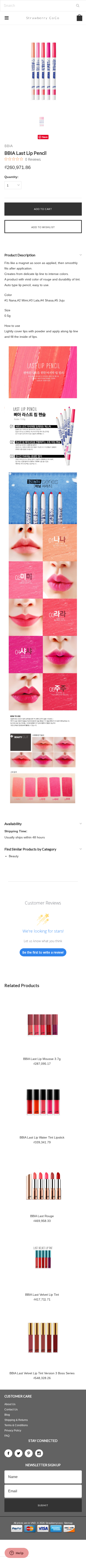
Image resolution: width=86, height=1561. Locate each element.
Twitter (18, 1453)
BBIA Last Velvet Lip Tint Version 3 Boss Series (42, 1373)
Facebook (8, 1453)
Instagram (39, 1453)
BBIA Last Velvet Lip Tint (42, 1294)
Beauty (14, 856)
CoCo (43, 18)
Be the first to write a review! (43, 952)
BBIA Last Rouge (42, 1216)
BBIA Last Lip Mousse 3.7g (42, 1059)
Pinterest (29, 1453)
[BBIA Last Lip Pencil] (43, 72)
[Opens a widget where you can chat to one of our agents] (16, 1553)
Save (45, 137)
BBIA (8, 146)
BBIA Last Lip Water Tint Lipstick (42, 1137)
